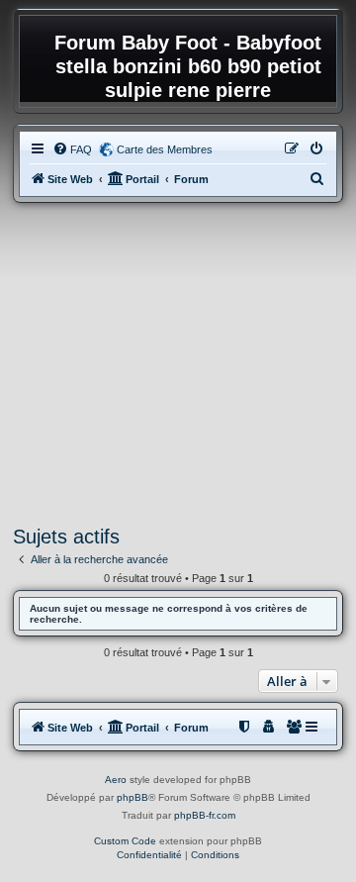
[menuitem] (72, 149)
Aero (116, 779)
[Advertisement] (178, 364)
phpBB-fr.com (204, 815)
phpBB (132, 797)
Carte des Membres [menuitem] (165, 149)
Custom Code (125, 840)
